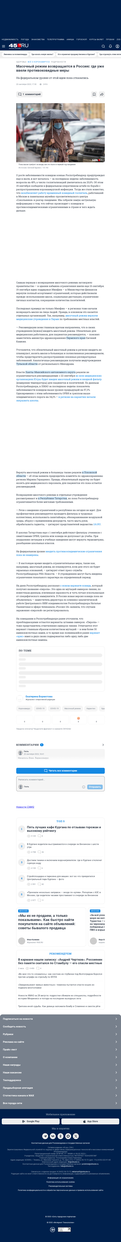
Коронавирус (24, 708)
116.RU (97, 524)
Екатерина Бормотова (39, 696)
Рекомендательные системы (61, 1186)
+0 (93, 764)
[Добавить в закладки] (94, 94)
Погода (25, 39)
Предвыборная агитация (18, 1087)
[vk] (53, 1136)
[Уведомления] (110, 46)
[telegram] (45, 1136)
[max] (68, 1136)
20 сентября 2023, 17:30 (26, 84)
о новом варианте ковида (75, 585)
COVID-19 (40, 708)
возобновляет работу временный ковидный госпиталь (54, 192)
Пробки (110, 39)
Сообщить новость (14, 1026)
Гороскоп (81, 39)
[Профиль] (117, 46)
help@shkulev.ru (66, 1166)
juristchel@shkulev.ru (90, 1164)
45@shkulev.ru (73, 1162)
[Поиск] (103, 46)
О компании (10, 1057)
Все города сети (12, 1103)
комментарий (32, 94)
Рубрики (8, 1034)
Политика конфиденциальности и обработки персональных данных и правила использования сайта (60, 1190)
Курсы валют (96, 39)
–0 (101, 764)
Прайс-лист (10, 1049)
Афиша (70, 39)
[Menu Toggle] (3, 46)
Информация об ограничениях (60, 1178)
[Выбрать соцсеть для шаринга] (102, 94)
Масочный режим (72, 708)
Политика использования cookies (60, 1182)
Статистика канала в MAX (18, 1095)
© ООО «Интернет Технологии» (60, 1222)
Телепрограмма (55, 39)
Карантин (91, 708)
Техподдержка (12, 1080)
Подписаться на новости (18, 1018)
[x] (76, 1136)
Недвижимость (10, 39)
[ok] (60, 1136)
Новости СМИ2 (25, 806)
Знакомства (38, 39)
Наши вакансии (12, 1072)
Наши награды (12, 1064)
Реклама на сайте (13, 1041)
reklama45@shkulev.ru (81, 1172)
